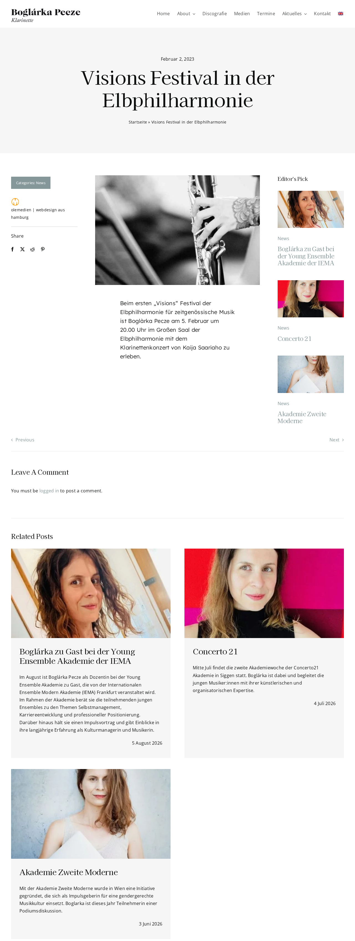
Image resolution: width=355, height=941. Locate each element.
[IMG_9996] (311, 282)
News (40, 182)
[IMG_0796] (311, 193)
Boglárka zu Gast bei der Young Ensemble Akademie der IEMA (306, 255)
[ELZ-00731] (311, 358)
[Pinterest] (43, 249)
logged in (49, 491)
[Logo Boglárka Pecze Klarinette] (45, 10)
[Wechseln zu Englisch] (340, 14)
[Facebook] (12, 249)
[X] (22, 249)
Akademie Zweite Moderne (302, 417)
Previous (25, 440)
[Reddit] (32, 249)
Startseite (138, 122)
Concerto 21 (294, 338)
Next (334, 440)
